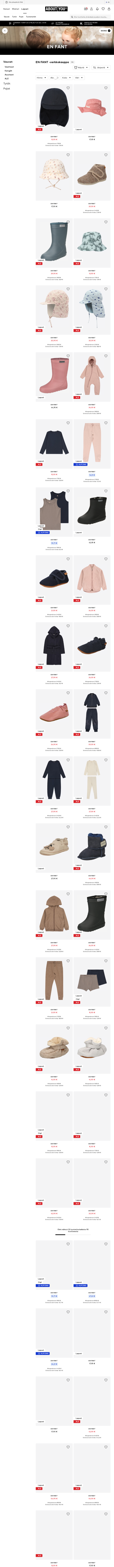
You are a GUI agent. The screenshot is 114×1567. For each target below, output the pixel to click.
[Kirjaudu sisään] (91, 9)
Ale (52, 78)
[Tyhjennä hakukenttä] (108, 17)
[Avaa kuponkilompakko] (85, 9)
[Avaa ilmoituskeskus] (97, 9)
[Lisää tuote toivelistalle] (68, 88)
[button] (81, 67)
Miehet (15, 9)
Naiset (6, 9)
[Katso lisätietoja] (54, 147)
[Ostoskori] (109, 9)
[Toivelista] (103, 9)
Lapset (24, 9)
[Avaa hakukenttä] (71, 17)
